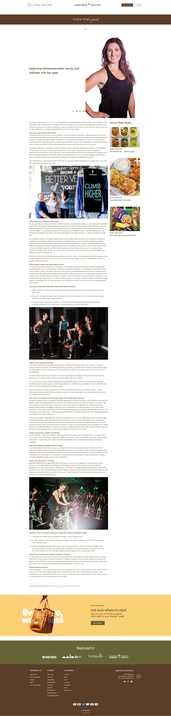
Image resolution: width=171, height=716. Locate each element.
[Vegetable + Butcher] (87, 6)
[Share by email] (84, 111)
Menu (65, 677)
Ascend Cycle (52, 122)
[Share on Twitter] (77, 111)
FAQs (65, 687)
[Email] (125, 681)
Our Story (50, 674)
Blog (65, 680)
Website (53, 586)
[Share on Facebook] (73, 111)
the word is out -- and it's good (122, 151)
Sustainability (51, 690)
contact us (67, 690)
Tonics (32, 680)
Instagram (61, 586)
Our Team (50, 685)
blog (91, 248)
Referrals (67, 685)
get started (98, 623)
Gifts (31, 682)
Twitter (77, 586)
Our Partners (51, 682)
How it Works (47, 5)
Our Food (50, 677)
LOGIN (138, 5)
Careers (49, 687)
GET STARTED (127, 5)
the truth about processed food (123, 235)
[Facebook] (128, 681)
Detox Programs (35, 677)
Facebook (69, 586)
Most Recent (34, 674)
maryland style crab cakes (120, 200)
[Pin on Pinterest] (80, 111)
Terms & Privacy (51, 693)
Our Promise (50, 680)
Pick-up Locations (35, 685)
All (85, 29)
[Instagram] (131, 681)
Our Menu (37, 5)
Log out (66, 674)
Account (67, 682)
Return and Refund (52, 695)
